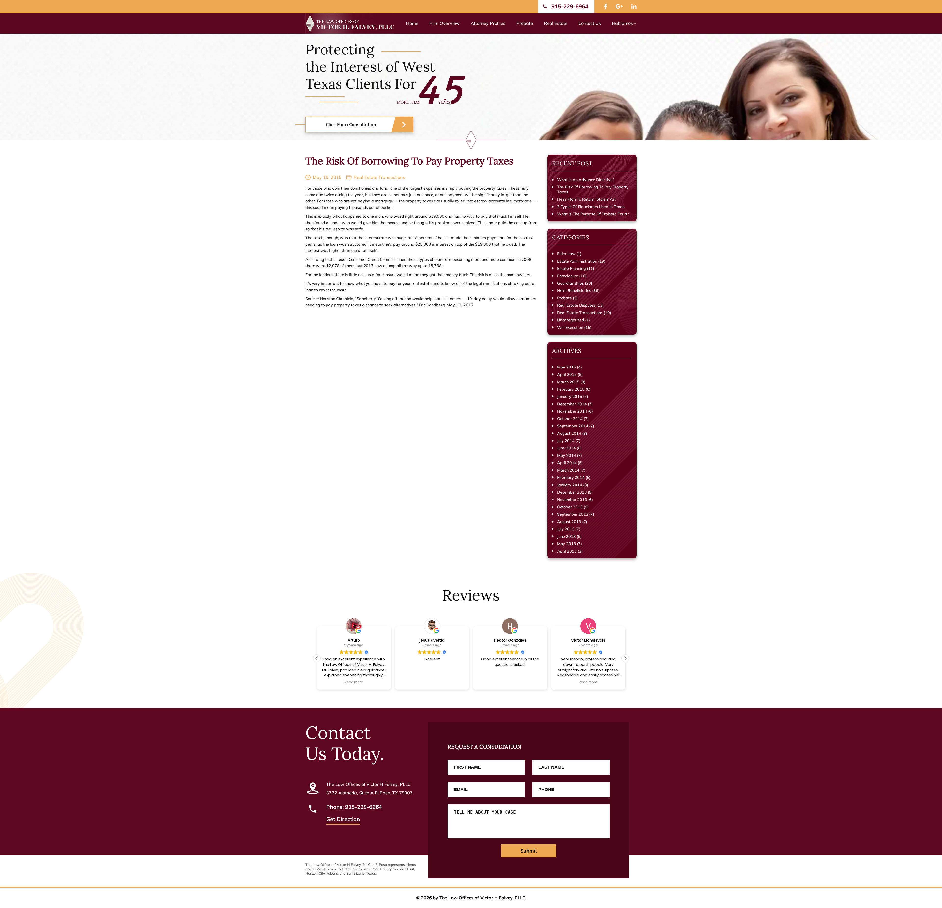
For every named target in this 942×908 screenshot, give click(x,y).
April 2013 (567, 551)
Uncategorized (570, 319)
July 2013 (566, 528)
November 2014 (572, 411)
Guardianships (570, 283)
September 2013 (572, 514)
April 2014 (567, 462)
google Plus (619, 6)
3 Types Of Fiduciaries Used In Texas (591, 206)
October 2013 (570, 506)
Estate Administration (577, 261)
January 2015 (569, 396)
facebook (605, 6)
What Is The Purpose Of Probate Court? (593, 213)
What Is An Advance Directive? (585, 179)
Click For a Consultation (351, 124)
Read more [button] (354, 682)
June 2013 (566, 536)
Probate (564, 297)
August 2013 (569, 521)
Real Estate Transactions (379, 177)
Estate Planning (571, 268)
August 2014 (569, 433)
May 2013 (566, 543)
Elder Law (566, 253)
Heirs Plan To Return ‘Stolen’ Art (586, 199)
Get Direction (343, 820)
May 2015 (566, 367)
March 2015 (568, 381)
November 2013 (572, 499)
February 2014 (571, 477)
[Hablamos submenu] (635, 23)
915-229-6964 (569, 6)
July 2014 (566, 440)
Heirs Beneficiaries (574, 290)
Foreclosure (567, 275)
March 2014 (568, 470)
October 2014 (570, 418)
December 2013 (572, 492)
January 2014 (569, 484)
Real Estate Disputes (576, 305)
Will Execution (570, 327)
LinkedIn (634, 6)
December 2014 (572, 403)
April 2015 (567, 374)
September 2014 (572, 425)
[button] (625, 658)
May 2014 (566, 455)
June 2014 (566, 448)
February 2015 (571, 389)
